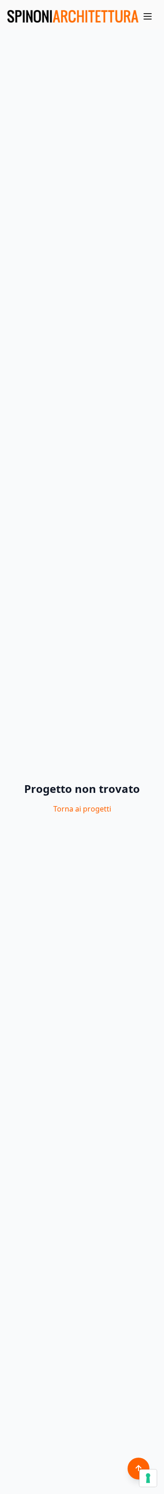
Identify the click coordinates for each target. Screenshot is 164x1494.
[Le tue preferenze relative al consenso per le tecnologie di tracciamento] (148, 1478)
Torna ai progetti (82, 809)
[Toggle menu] (147, 16)
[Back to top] (138, 1468)
